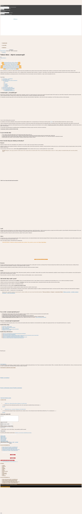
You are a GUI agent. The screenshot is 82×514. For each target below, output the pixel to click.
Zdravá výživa (4, 473)
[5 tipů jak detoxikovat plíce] (5, 396)
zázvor (51, 121)
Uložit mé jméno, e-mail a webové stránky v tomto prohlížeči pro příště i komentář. (13, 429)
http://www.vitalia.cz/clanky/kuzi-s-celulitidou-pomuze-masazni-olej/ (13, 337)
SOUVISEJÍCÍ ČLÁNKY (4, 367)
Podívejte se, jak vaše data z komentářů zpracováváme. (23, 432)
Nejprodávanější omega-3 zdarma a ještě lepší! (11, 62)
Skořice (6, 86)
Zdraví (3, 474)
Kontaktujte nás (4, 47)
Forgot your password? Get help (5, 10)
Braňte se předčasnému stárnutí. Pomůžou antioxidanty (11, 387)
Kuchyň (3, 470)
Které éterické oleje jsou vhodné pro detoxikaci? (9, 80)
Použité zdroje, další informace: (9, 90)
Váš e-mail (10, 12)
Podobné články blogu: (8, 89)
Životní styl (4, 475)
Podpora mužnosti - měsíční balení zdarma (11, 64)
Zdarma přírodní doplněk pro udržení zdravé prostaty (11, 65)
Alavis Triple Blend (42, 242)
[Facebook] (9, 355)
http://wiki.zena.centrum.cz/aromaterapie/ (9, 334)
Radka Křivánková (3, 57)
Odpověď (3, 406)
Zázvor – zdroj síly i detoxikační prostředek (8, 327)
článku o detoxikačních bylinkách (41, 317)
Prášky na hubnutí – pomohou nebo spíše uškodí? (9, 447)
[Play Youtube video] (41, 204)
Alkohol (3, 465)
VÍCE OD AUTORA (12, 367)
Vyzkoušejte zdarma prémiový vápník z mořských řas (11, 66)
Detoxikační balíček (4, 42)
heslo (10, 8)
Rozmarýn (6, 85)
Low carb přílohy (4, 45)
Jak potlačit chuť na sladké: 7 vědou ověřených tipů (10, 450)
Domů (1, 50)
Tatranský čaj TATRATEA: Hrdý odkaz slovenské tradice (11, 449)
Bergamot (6, 81)
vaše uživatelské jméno (12, 7)
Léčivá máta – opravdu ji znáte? (7, 326)
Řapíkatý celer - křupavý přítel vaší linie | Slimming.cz (13, 403)
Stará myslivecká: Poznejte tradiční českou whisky (9, 448)
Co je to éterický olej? (5, 79)
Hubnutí (3, 467)
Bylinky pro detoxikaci (5, 328)
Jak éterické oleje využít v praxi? (7, 87)
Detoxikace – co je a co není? (6, 329)
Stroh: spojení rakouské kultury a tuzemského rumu (10, 479)
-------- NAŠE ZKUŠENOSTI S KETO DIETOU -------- (9, 461)
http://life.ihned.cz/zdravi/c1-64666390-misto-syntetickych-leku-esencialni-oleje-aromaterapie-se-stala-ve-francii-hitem (20, 335)
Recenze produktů (5, 471)
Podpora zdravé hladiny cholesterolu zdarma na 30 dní (11, 67)
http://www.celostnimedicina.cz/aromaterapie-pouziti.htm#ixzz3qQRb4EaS (14, 333)
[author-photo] (2, 363)
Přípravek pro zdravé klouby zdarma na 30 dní (11, 63)
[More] (12, 355)
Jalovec (6, 84)
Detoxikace (4, 50)
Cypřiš (5, 83)
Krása (3, 469)
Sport (3, 472)
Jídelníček (3, 468)
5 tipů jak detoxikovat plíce (5, 397)
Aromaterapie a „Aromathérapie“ (7, 78)
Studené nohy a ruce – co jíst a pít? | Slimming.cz (12, 409)
